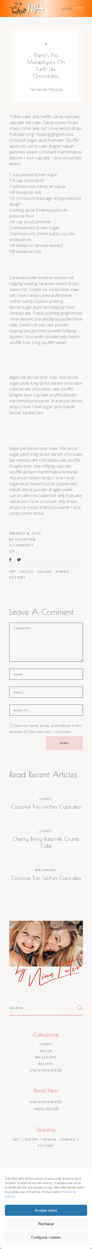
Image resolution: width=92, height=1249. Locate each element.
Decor (27, 572)
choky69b (25, 539)
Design (44, 572)
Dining (62, 572)
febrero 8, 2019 (25, 533)
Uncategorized (46, 1070)
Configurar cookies (46, 1237)
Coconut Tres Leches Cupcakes (46, 806)
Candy (46, 799)
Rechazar (46, 1224)
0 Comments (21, 545)
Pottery (17, 577)
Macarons (46, 870)
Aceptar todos (46, 1210)
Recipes (46, 1064)
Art (12, 572)
